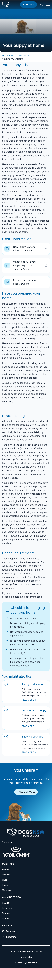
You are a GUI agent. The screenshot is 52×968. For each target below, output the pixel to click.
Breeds (5, 869)
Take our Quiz (26, 792)
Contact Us (7, 918)
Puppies (22, 55)
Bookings (6, 913)
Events (5, 885)
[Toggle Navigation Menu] (48, 4)
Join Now (28, 4)
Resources (7, 55)
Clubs (4, 880)
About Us (6, 903)
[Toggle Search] (41, 4)
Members (6, 890)
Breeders (6, 875)
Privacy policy (26, 957)
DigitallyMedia (30, 962)
